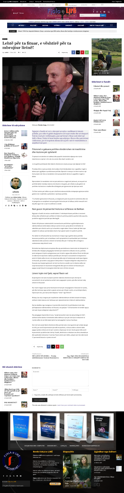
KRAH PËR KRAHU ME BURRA (76, 483)
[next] (114, 31)
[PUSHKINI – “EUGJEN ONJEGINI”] (24, 167)
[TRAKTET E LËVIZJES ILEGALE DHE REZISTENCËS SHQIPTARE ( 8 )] (119, 469)
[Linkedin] (10, 476)
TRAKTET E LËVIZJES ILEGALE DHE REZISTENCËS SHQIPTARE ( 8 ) (104, 468)
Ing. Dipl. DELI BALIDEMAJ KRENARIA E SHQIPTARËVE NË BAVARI (76, 358)
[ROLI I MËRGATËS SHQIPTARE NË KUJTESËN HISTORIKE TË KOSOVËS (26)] (24, 133)
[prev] (111, 31)
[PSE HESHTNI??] (24, 405)
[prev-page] (95, 484)
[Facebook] (93, 12)
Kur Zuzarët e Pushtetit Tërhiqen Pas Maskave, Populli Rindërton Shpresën (12, 155)
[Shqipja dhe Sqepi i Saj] (116, 113)
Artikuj (5, 39)
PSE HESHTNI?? (10, 403)
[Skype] (14, 205)
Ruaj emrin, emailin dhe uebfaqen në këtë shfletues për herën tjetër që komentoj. (58, 395)
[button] (108, 12)
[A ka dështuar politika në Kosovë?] (24, 146)
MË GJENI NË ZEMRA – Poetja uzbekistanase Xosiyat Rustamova (45, 357)
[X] (100, 12)
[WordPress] (23, 205)
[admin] (16, 183)
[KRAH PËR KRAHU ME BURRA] (77, 471)
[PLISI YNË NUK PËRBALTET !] (116, 122)
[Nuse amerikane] (116, 132)
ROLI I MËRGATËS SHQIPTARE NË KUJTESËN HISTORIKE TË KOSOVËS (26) (11, 134)
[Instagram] (97, 12)
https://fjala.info (16, 194)
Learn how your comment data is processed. (71, 405)
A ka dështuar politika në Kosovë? (11, 145)
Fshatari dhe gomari (101, 86)
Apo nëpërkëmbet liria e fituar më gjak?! (104, 478)
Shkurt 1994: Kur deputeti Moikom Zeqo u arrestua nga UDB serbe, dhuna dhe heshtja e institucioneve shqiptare (12, 377)
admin (6, 52)
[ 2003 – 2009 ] (84, 22)
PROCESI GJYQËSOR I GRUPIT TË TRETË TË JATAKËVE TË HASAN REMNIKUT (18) (102, 458)
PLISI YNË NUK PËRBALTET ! (100, 121)
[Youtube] (104, 12)
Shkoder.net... (37, 457)
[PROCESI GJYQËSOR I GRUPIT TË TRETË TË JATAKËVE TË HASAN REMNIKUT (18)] (119, 457)
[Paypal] (11, 205)
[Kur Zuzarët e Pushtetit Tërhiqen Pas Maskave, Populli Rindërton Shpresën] (24, 155)
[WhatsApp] (87, 52)
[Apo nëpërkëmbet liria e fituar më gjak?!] (119, 478)
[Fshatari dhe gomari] (116, 88)
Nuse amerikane (100, 130)
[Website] (20, 205)
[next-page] (98, 484)
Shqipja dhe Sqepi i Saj (25, 31)
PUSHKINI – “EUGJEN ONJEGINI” (9, 166)
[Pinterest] (82, 52)
